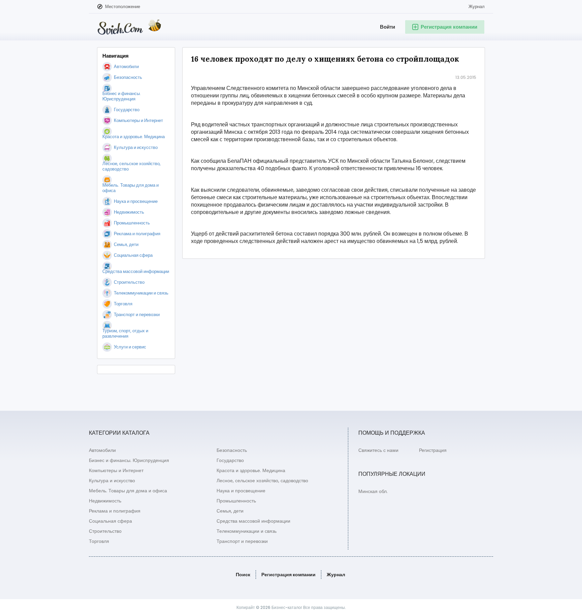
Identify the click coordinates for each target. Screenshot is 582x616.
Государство (230, 460)
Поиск (243, 574)
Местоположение (122, 6)
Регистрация (433, 450)
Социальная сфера (110, 521)
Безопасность (232, 450)
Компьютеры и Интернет (116, 470)
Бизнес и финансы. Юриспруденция (129, 460)
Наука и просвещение (241, 490)
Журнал (476, 6)
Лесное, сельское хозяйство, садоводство (262, 480)
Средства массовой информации (253, 521)
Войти (387, 26)
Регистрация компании (288, 574)
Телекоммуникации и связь (247, 531)
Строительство (105, 531)
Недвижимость (105, 500)
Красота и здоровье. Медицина (251, 470)
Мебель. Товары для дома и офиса (128, 490)
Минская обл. (373, 491)
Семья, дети (230, 510)
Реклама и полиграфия (114, 510)
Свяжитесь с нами (378, 450)
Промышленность (236, 500)
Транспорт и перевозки (242, 541)
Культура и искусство (112, 480)
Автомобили (102, 450)
